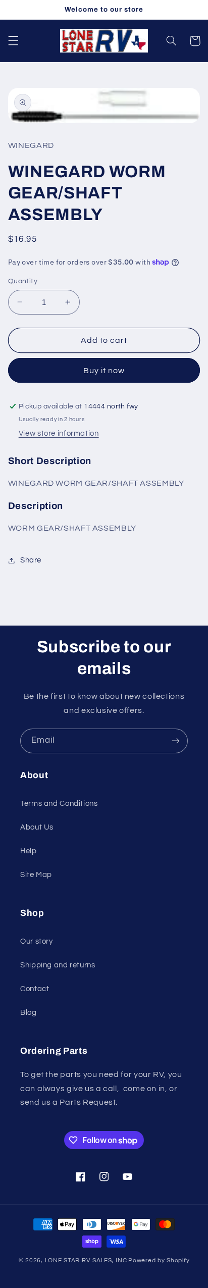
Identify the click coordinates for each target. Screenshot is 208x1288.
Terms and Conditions (59, 803)
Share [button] (30, 560)
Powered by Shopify (158, 1260)
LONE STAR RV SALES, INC (86, 1260)
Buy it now (104, 371)
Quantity (22, 281)
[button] (13, 41)
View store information (59, 433)
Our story (36, 941)
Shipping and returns (57, 965)
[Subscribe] (175, 741)
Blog (28, 1012)
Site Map (36, 875)
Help (28, 851)
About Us (37, 827)
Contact (34, 989)
